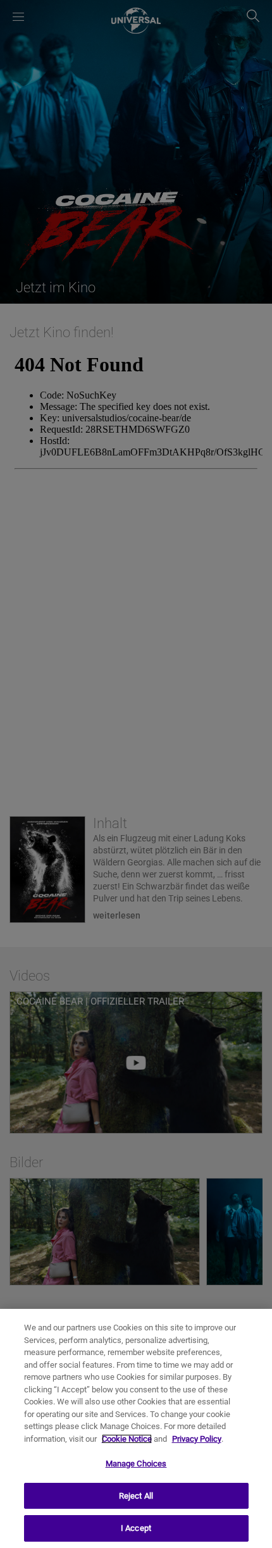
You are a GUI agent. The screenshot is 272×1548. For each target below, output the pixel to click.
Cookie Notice (127, 1439)
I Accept (136, 1528)
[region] (136, 1428)
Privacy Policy (196, 1439)
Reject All (136, 1496)
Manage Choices (136, 1463)
